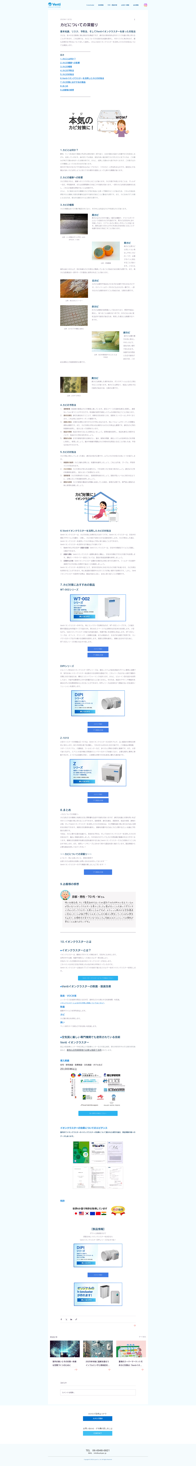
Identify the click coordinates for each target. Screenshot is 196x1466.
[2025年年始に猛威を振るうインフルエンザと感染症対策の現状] (98, 1349)
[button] (125, 5)
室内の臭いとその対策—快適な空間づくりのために (64, 1363)
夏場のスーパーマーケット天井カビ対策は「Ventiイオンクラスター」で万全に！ (131, 1364)
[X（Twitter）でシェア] (66, 1319)
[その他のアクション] (134, 19)
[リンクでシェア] (76, 1319)
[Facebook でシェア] (61, 1319)
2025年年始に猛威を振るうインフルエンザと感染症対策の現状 (98, 1364)
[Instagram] (146, 5)
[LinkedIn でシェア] (71, 1319)
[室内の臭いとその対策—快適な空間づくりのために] (65, 1349)
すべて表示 (142, 1337)
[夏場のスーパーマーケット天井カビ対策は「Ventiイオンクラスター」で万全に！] (131, 1349)
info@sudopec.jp (100, 1453)
